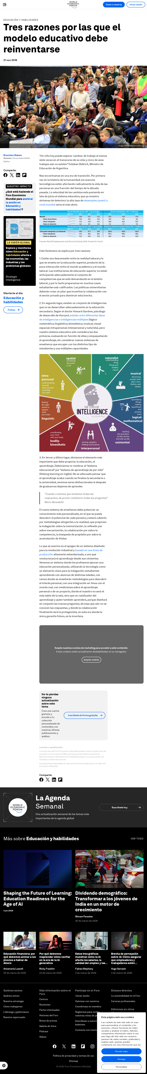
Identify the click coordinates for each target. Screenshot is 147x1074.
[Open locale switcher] (4, 1065)
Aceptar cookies (91, 660)
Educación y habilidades (20, 20)
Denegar (121, 1059)
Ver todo (137, 838)
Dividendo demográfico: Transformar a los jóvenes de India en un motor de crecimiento (106, 901)
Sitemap (73, 1061)
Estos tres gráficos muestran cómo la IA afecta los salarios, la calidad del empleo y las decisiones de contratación (90, 961)
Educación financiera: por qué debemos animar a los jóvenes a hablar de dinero (19, 958)
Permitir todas (121, 1051)
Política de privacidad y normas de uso (73, 1055)
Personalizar (121, 1067)
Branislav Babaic (12, 155)
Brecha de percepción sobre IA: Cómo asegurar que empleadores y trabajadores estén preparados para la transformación (126, 961)
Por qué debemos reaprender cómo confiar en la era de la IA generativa (54, 958)
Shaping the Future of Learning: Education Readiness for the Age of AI (37, 898)
